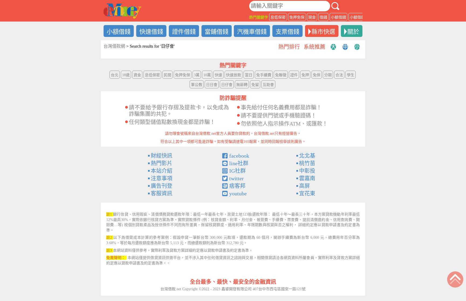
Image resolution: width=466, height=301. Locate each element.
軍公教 (196, 85)
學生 (350, 75)
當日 (248, 75)
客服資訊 (161, 193)
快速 (218, 75)
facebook (239, 156)
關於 (353, 31)
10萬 (207, 75)
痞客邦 (237, 186)
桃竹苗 (307, 163)
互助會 (268, 85)
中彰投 (307, 171)
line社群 (238, 163)
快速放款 (233, 75)
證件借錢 (184, 31)
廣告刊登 (161, 186)
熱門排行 (289, 47)
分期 (328, 75)
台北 (114, 75)
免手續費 (263, 75)
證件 (294, 75)
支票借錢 (287, 31)
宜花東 (307, 193)
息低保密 (278, 17)
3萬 (197, 75)
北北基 (307, 156)
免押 (305, 75)
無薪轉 (242, 85)
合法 (339, 75)
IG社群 (237, 171)
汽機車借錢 (252, 31)
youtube (238, 193)
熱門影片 (161, 163)
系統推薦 (314, 47)
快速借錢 (151, 31)
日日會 (211, 85)
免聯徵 (280, 75)
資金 (137, 75)
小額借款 (357, 17)
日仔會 (226, 85)
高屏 (304, 186)
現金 (312, 17)
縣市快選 (323, 31)
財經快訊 (161, 156)
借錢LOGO (122, 11)
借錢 (323, 17)
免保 (316, 75)
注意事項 (161, 178)
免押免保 (296, 17)
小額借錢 (338, 17)
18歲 (126, 75)
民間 (167, 75)
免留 (255, 85)
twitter (236, 178)
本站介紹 (161, 171)
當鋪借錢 (216, 31)
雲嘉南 (307, 178)
